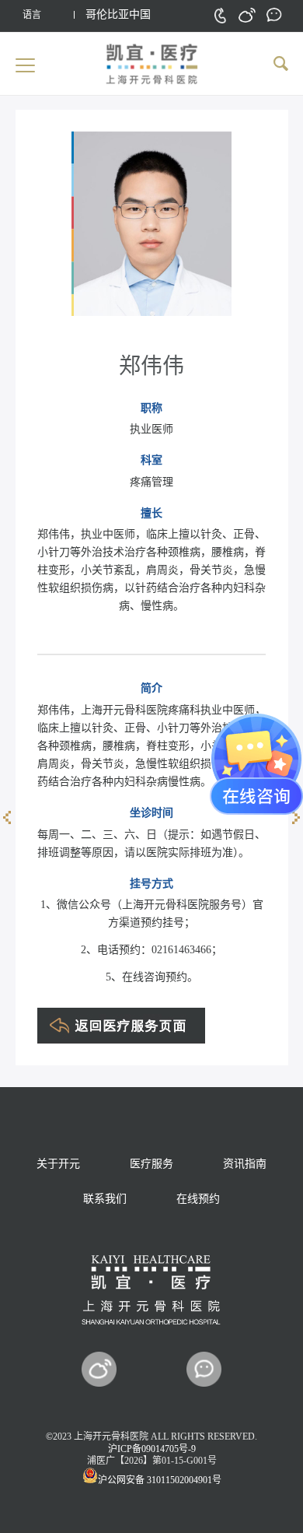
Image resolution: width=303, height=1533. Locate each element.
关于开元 (58, 1164)
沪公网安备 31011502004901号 (159, 1480)
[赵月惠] (7, 817)
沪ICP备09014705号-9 (152, 1449)
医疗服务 (151, 1164)
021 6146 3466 (220, 15)
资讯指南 (244, 1164)
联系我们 (105, 1199)
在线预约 (198, 1199)
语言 (32, 14)
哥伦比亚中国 (118, 14)
